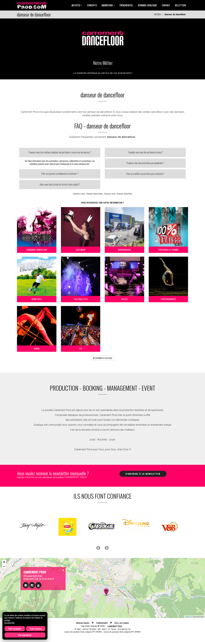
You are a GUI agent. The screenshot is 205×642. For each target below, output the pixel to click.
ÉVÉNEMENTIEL (126, 5)
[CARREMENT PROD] (32, 4)
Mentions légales (82, 622)
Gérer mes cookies (121, 622)
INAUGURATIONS (124, 249)
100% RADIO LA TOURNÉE (168, 249)
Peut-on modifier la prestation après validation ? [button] (145, 174)
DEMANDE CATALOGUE (147, 5)
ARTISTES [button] (76, 5)
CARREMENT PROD (114, 626)
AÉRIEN (36, 348)
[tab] (59, 152)
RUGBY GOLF (37, 299)
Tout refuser (36, 628)
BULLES (124, 299)
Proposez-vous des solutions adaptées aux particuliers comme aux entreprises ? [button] (60, 152)
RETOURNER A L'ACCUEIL (102, 358)
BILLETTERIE (180, 5)
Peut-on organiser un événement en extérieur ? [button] (59, 173)
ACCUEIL (157, 14)
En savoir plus (9, 622)
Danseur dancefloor (124, 193)
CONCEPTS (92, 5)
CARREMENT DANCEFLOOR (36, 249)
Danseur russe (110, 193)
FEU (80, 348)
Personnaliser (25, 634)
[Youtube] (38, 585)
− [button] (4, 566)
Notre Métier (103, 62)
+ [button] (4, 562)
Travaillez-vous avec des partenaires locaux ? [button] (145, 152)
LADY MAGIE (80, 249)
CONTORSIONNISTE (168, 299)
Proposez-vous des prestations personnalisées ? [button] (145, 163)
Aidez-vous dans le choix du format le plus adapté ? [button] (60, 184)
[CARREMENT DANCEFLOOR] (102, 36)
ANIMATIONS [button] (107, 5)
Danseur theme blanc (94, 193)
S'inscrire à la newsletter (142, 473)
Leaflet (187, 616)
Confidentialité (102, 622)
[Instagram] (32, 585)
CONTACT (166, 5)
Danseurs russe (79, 193)
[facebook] (26, 585)
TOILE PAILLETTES (81, 299)
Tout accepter (14, 628)
